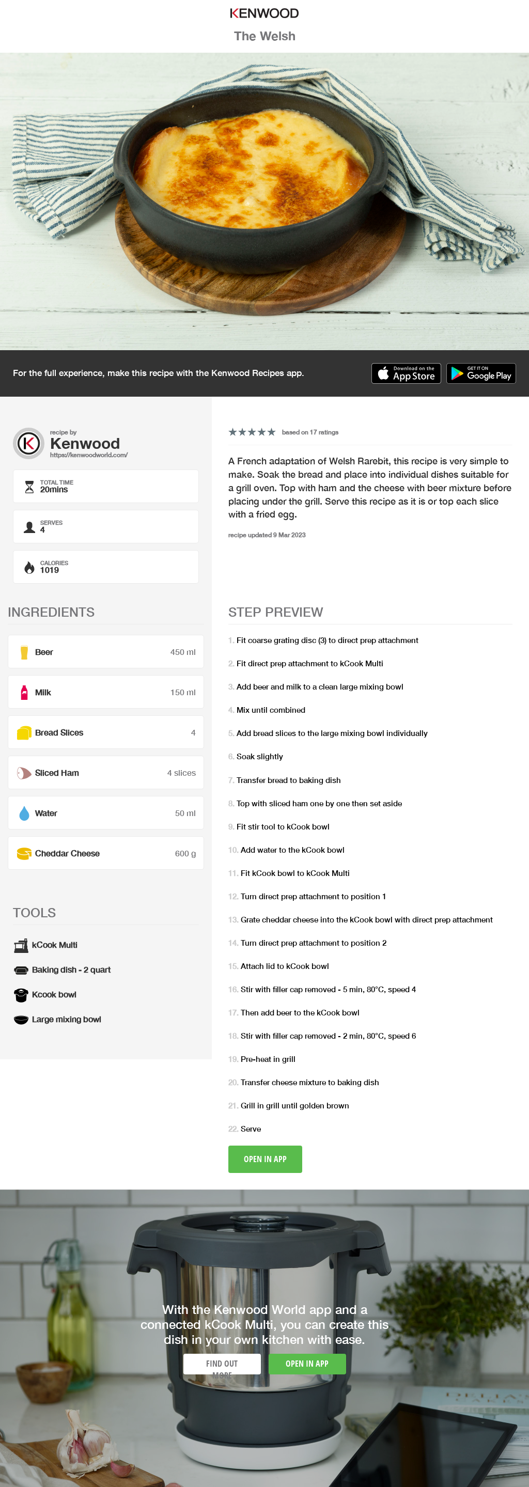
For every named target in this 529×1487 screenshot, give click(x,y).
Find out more (222, 1366)
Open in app (265, 1159)
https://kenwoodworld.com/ (89, 455)
